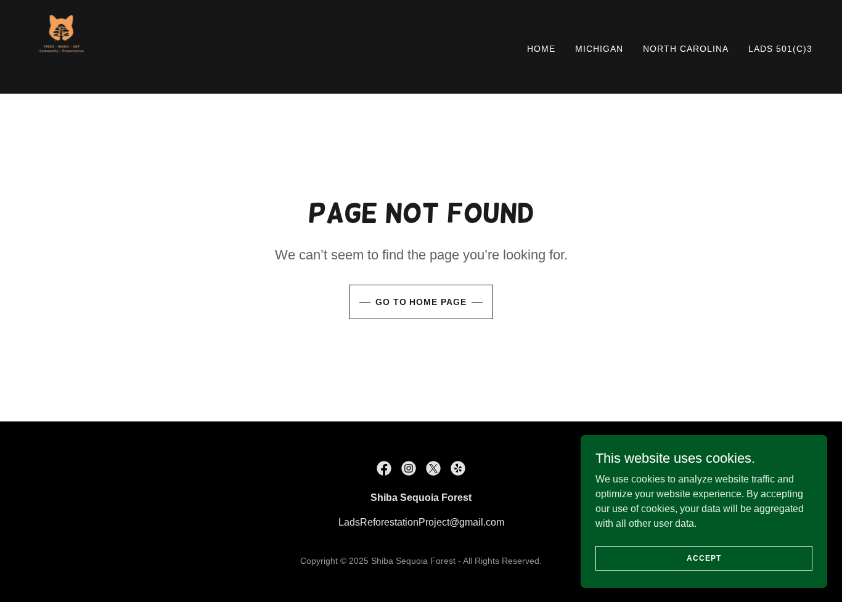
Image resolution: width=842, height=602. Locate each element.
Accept (704, 557)
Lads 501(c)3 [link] (780, 49)
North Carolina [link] (686, 49)
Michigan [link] (599, 49)
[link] (62, 46)
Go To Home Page (421, 302)
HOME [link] (541, 49)
